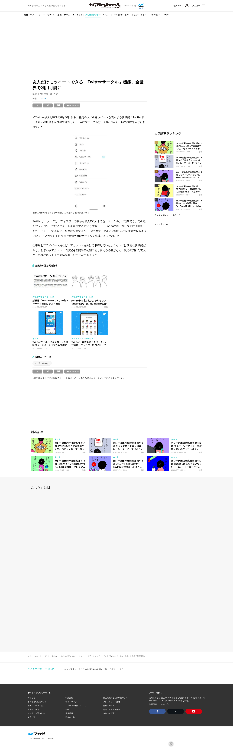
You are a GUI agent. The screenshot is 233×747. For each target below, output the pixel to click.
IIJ (104, 14)
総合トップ (29, 14)
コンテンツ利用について (75, 705)
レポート (144, 15)
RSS (67, 709)
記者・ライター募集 (111, 709)
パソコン (41, 14)
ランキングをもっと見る (165, 215)
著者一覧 (31, 717)
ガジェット (77, 14)
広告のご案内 (33, 709)
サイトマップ (71, 702)
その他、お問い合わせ (37, 713)
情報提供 (69, 713)
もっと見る (159, 224)
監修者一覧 (70, 717)
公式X (127, 15)
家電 (59, 14)
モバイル (51, 14)
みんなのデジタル (93, 14)
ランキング (118, 15)
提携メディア (108, 705)
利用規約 (69, 698)
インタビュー (155, 15)
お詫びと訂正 (108, 713)
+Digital (54, 656)
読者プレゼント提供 (36, 705)
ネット (81, 656)
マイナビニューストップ (37, 656)
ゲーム (67, 14)
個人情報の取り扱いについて (115, 698)
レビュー (135, 15)
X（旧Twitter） (42, 363)
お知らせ (31, 698)
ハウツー (166, 15)
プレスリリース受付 (111, 702)
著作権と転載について (37, 702)
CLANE (43, 98)
